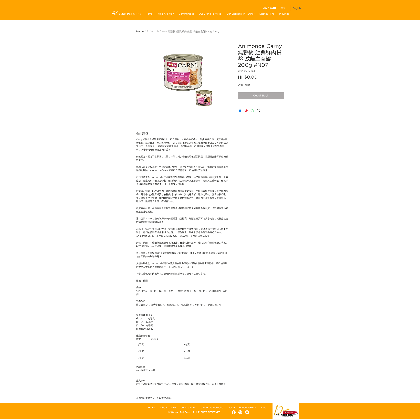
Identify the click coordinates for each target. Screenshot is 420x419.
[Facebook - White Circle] (234, 412)
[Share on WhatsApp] (252, 111)
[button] (210, 13)
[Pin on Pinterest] (246, 111)
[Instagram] (240, 412)
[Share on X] (259, 111)
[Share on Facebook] (240, 111)
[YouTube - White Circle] (247, 412)
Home (140, 31)
